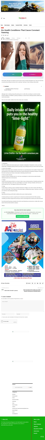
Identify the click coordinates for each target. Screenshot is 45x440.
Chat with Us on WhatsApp (22, 216)
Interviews (22, 401)
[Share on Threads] (6, 35)
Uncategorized (22, 413)
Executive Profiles (22, 399)
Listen (12, 74)
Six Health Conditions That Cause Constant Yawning (11, 89)
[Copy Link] (8, 35)
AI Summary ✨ (32, 74)
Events (22, 397)
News (2, 27)
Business (22, 394)
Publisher (8, 38)
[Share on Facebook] (2, 35)
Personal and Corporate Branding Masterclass (22, 408)
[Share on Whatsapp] (35, 283)
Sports (22, 411)
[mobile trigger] (2, 18)
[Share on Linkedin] (37, 283)
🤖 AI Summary (27, 88)
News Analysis (22, 404)
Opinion (22, 406)
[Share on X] (4, 35)
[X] (43, 437)
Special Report (22, 410)
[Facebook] (41, 437)
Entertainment (22, 395)
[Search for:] (21, 387)
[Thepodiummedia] (22, 18)
